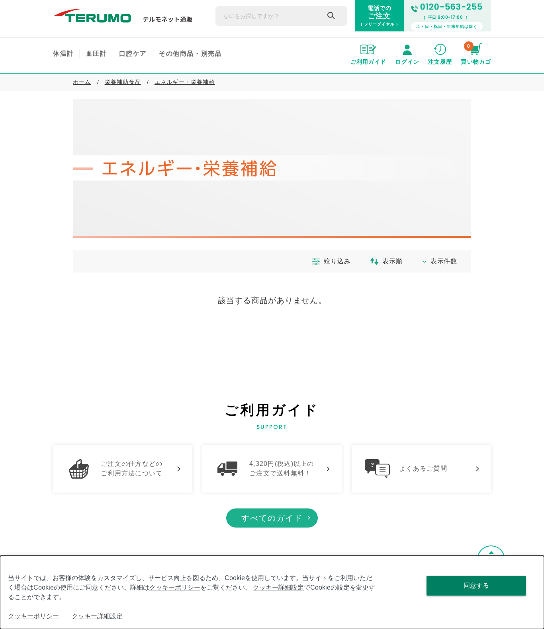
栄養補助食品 (123, 82)
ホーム (82, 82)
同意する (476, 585)
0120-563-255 (451, 6)
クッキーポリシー (174, 587)
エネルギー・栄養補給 (185, 82)
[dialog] (272, 592)
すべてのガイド (272, 518)
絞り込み (337, 261)
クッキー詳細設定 (278, 587)
